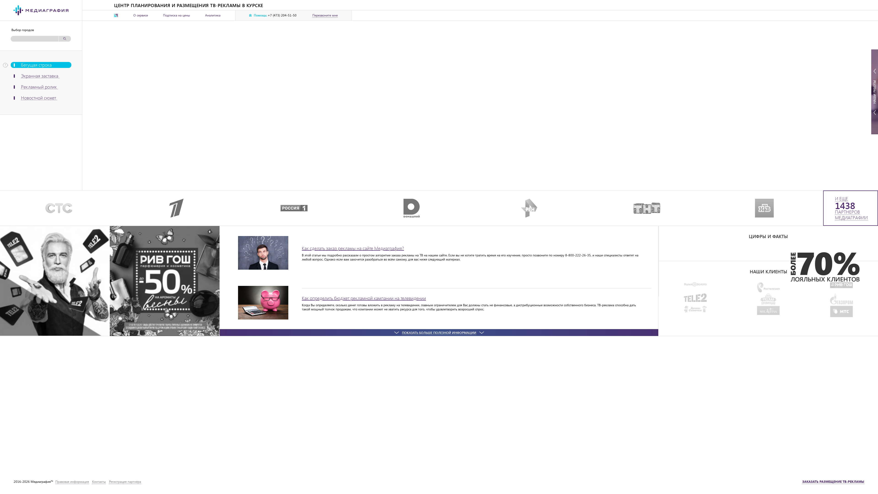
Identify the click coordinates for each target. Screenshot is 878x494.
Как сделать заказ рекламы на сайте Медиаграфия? (353, 248)
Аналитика (212, 15)
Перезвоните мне (325, 15)
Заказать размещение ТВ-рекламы (833, 481)
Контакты (99, 481)
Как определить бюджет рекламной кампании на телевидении (364, 298)
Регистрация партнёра (125, 481)
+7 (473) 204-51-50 (282, 15)
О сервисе (140, 15)
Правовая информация (72, 481)
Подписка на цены (176, 15)
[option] (768, 267)
